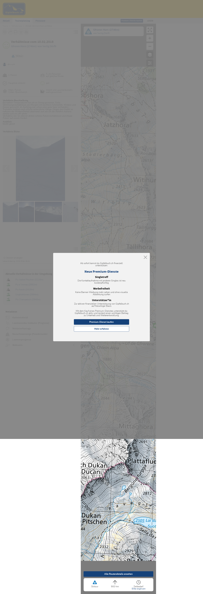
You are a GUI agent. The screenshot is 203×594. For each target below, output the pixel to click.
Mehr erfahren (101, 329)
